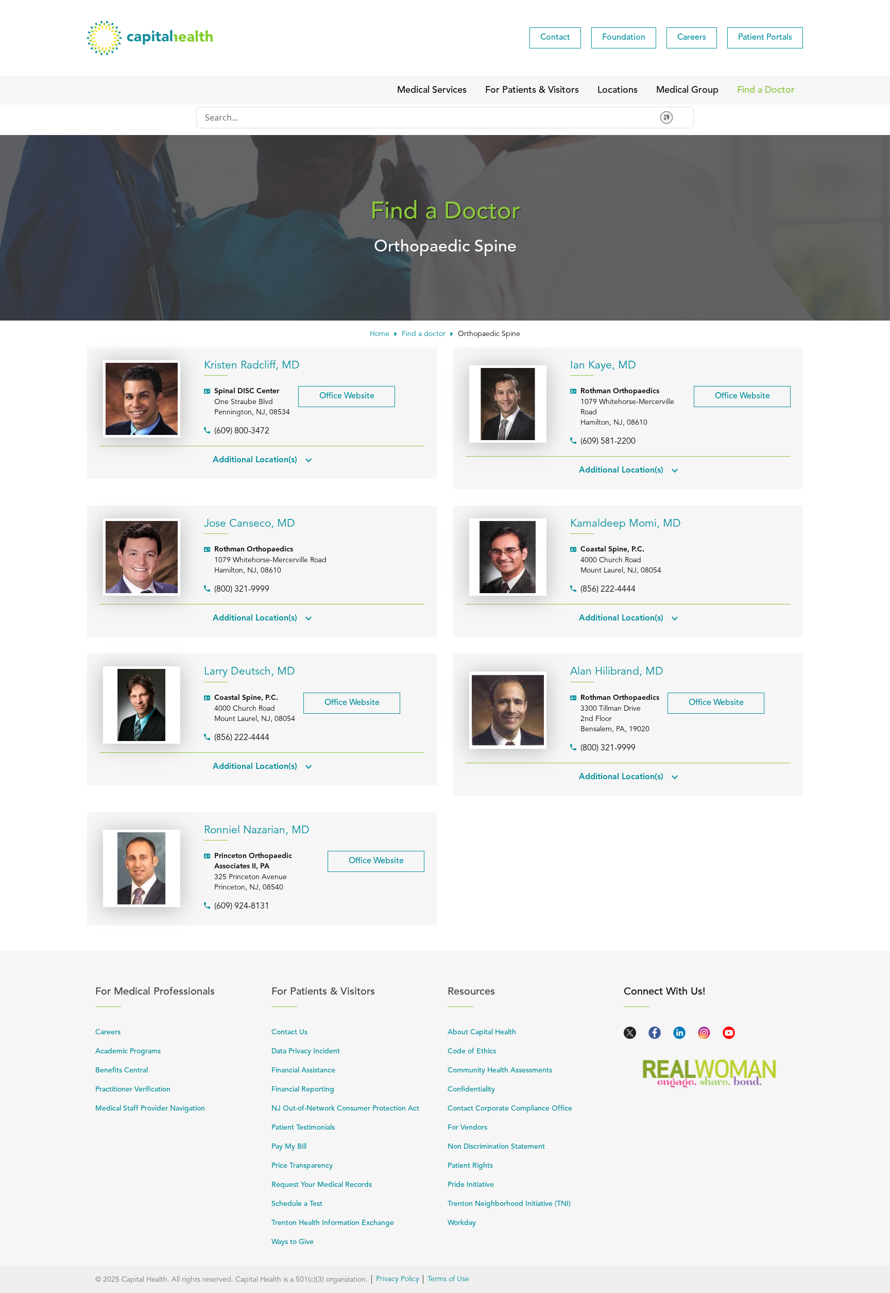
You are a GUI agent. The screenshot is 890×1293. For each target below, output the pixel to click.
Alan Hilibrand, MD (616, 671)
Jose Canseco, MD (249, 523)
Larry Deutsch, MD (249, 671)
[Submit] (672, 117)
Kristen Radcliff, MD (252, 365)
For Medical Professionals (177, 991)
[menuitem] (555, 37)
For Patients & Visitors (353, 991)
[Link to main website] (150, 38)
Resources (530, 991)
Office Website (336, 393)
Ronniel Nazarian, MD (257, 830)
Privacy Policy (397, 1279)
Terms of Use (448, 1279)
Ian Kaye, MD (603, 365)
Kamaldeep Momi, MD (625, 523)
